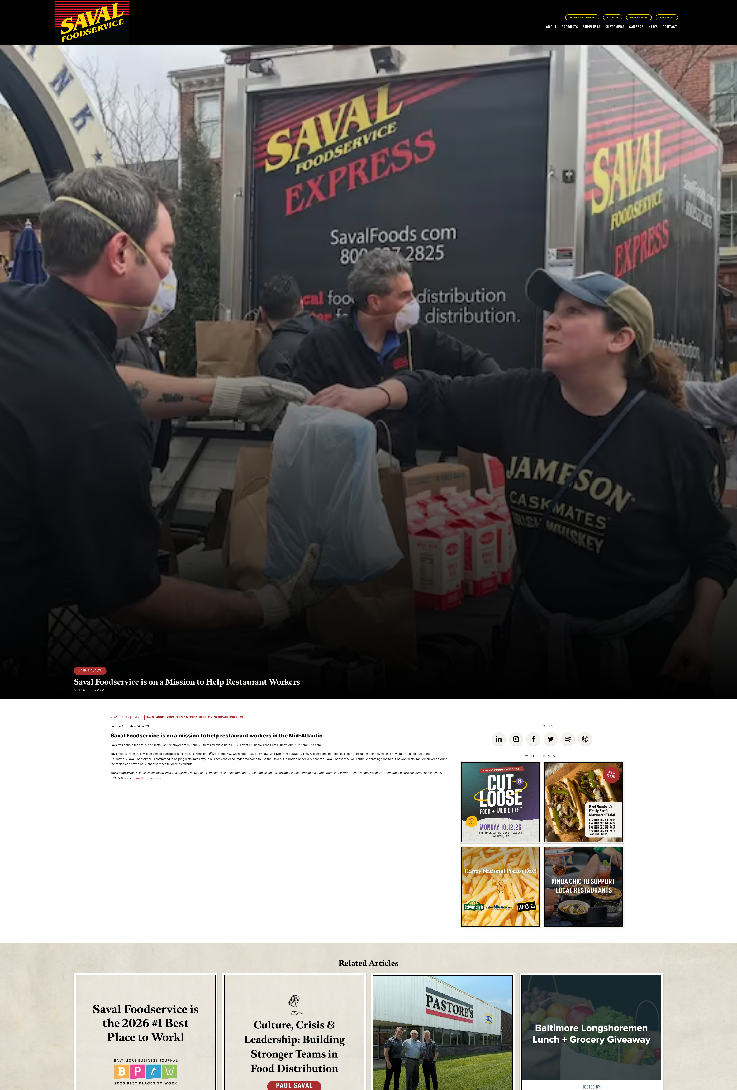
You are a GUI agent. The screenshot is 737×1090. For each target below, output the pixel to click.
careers (636, 26)
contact (670, 26)
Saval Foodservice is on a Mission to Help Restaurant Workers (194, 717)
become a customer (582, 17)
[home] (92, 23)
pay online (667, 17)
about (551, 26)
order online (639, 17)
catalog (612, 17)
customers (615, 26)
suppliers (592, 26)
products (569, 26)
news (653, 26)
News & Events (132, 717)
